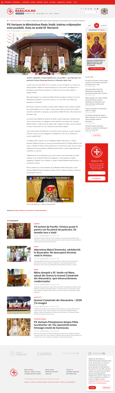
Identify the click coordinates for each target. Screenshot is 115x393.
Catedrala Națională (72, 372)
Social (46, 2)
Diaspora (40, 2)
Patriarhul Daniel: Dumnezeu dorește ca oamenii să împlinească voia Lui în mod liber (96, 128)
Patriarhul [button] (16, 2)
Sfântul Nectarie (47, 85)
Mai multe (106, 387)
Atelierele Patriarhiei (51, 372)
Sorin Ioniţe (16, 31)
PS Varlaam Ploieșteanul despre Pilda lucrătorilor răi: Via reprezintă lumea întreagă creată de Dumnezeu (56, 325)
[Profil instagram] (85, 9)
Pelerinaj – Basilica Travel (32, 372)
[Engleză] (98, 9)
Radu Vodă (15, 210)
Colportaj (48, 374)
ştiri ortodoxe (30, 210)
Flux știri (96, 135)
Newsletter (56, 13)
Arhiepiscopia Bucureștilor (32, 374)
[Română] (95, 9)
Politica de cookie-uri (54, 382)
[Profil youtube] (91, 9)
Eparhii (33, 2)
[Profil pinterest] (88, 9)
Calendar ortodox (40, 13)
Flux (89, 77)
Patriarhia (7, 2)
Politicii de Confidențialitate (97, 383)
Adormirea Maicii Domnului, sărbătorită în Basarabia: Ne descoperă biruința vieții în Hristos (57, 252)
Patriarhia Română (16, 20)
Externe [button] (69, 2)
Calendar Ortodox (96, 68)
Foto (75, 2)
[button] (113, 2)
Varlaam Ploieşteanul (41, 210)
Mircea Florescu (44, 306)
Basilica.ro (25, 11)
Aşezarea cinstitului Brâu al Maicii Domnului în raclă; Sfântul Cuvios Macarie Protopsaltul (96, 63)
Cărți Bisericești (71, 374)
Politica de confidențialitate (67, 382)
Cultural (53, 2)
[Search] (96, 12)
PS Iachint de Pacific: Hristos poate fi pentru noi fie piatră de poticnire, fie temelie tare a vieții (56, 229)
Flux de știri (19, 13)
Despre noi (27, 382)
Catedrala (25, 2)
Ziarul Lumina (49, 369)
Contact (51, 13)
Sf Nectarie (22, 210)
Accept (92, 387)
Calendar (97, 30)
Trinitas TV (69, 369)
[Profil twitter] (83, 9)
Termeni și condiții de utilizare (39, 382)
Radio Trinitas (28, 369)
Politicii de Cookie (101, 381)
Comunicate (61, 2)
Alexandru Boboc (44, 235)
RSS (47, 13)
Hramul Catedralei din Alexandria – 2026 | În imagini (58, 302)
